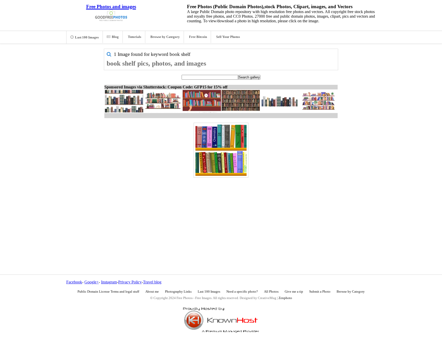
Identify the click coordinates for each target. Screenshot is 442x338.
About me (152, 291)
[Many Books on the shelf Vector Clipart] (221, 150)
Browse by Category (165, 37)
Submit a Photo (319, 291)
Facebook (74, 282)
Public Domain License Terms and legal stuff (108, 291)
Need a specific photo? (242, 291)
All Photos (271, 291)
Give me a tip (294, 291)
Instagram (109, 282)
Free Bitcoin (198, 37)
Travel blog (152, 282)
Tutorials (134, 37)
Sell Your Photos (228, 37)
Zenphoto (285, 298)
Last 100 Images (87, 37)
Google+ (91, 282)
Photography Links (178, 291)
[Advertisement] (221, 215)
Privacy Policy (130, 282)
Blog (115, 37)
